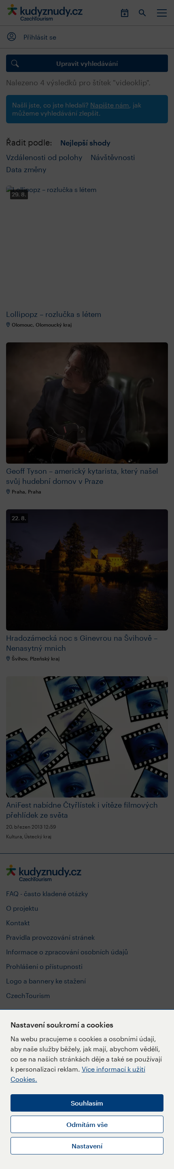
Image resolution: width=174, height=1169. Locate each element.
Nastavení (87, 1146)
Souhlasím (87, 1103)
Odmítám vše (87, 1124)
